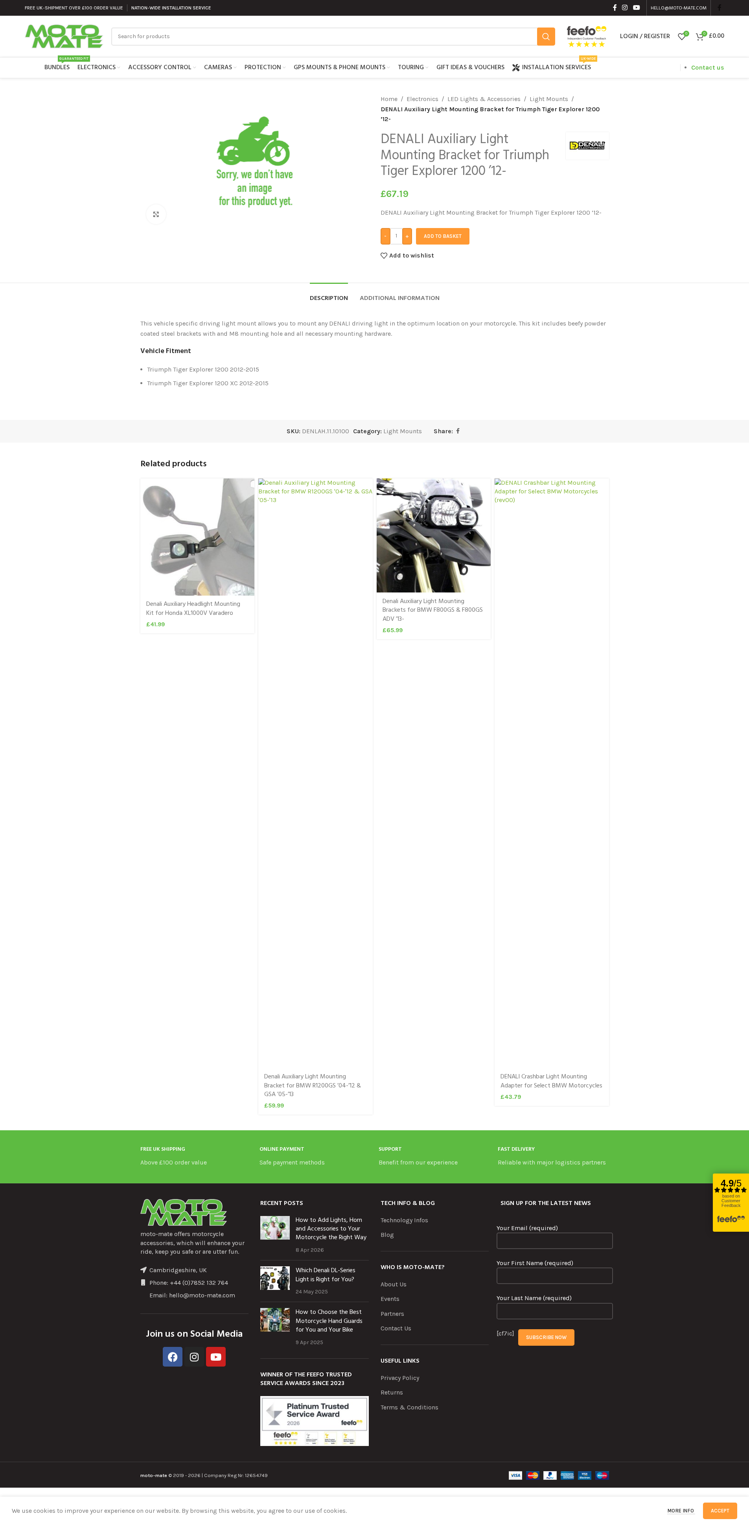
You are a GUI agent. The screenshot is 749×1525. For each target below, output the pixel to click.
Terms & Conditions (409, 1407)
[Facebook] (172, 1357)
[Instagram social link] (625, 8)
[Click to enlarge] (156, 214)
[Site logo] (64, 35)
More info (681, 1511)
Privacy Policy (400, 1378)
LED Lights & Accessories (484, 99)
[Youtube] (216, 1357)
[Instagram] (194, 1357)
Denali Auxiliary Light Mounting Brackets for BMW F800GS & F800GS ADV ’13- (433, 610)
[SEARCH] (546, 37)
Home (389, 99)
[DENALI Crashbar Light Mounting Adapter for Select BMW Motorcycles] (552, 773)
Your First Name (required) (535, 1263)
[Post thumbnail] (275, 1235)
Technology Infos (404, 1220)
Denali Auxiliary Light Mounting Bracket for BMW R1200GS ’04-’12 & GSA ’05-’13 (312, 1086)
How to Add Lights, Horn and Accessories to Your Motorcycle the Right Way (331, 1229)
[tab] (329, 295)
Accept (720, 1511)
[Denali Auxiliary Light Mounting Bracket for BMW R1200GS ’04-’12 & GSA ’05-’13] (315, 773)
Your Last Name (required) (534, 1298)
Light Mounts (549, 99)
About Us (394, 1284)
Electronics (422, 99)
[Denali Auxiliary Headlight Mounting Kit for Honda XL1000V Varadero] (197, 537)
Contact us (707, 67)
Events (390, 1298)
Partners (392, 1313)
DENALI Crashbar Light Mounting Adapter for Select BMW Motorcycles (551, 1081)
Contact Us (396, 1328)
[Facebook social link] (615, 8)
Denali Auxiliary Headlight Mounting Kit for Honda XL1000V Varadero (193, 608)
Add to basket (443, 236)
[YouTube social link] (636, 8)
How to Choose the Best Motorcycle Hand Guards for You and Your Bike (329, 1321)
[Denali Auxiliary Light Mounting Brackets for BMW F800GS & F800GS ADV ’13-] (434, 535)
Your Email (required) (527, 1228)
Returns (392, 1392)
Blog (387, 1234)
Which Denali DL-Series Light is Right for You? (325, 1275)
